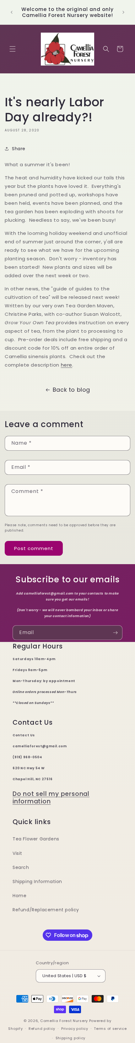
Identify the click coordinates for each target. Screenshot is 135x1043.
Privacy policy (74, 1028)
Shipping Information (37, 881)
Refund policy (42, 1028)
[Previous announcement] (12, 12)
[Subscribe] (115, 632)
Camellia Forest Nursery (64, 1020)
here (66, 365)
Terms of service (110, 1028)
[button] (12, 49)
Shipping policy (71, 1037)
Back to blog (71, 390)
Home (19, 895)
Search (21, 867)
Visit (17, 853)
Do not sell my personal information (51, 798)
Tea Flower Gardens (36, 839)
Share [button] (18, 149)
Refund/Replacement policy (46, 910)
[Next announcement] (123, 12)
